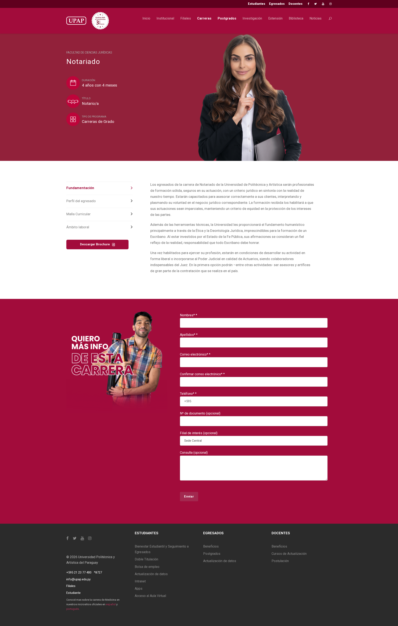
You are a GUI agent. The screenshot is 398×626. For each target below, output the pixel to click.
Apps (138, 589)
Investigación (252, 18)
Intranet (140, 581)
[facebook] (308, 3)
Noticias (315, 18)
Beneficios (211, 546)
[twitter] (315, 3)
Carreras (204, 18)
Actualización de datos (151, 574)
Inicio (146, 18)
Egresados (277, 3)
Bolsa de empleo (147, 567)
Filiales (185, 18)
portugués (72, 608)
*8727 (98, 572)
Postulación (280, 561)
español (111, 604)
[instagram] (330, 3)
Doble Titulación (146, 559)
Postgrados (227, 18)
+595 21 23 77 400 (78, 572)
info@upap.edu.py (78, 579)
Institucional (165, 18)
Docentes (295, 3)
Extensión (275, 18)
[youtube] (323, 3)
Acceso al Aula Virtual (150, 596)
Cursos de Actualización (289, 554)
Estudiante (73, 593)
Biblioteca (296, 18)
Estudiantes (256, 3)
